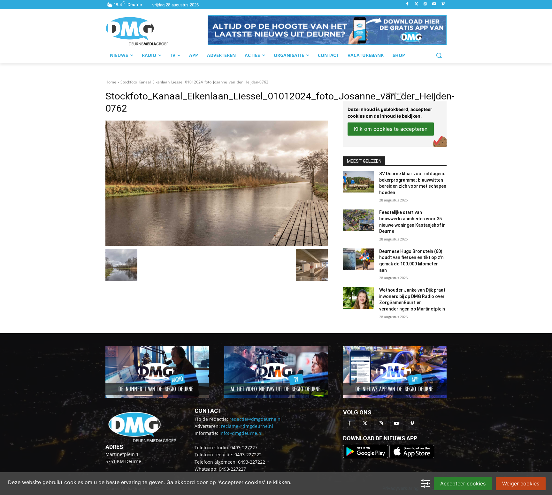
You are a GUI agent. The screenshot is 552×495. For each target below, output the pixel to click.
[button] (327, 30)
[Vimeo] (443, 4)
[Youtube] (434, 4)
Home (110, 82)
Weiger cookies (520, 483)
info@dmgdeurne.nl (241, 433)
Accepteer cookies (463, 483)
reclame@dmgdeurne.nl (247, 426)
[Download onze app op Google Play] (366, 456)
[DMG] (156, 31)
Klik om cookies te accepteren (390, 129)
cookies (73, 482)
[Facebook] (407, 4)
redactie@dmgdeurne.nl (255, 419)
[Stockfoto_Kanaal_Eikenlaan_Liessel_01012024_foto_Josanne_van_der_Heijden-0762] (216, 183)
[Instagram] (425, 4)
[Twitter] (416, 4)
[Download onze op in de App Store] (411, 456)
